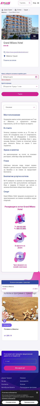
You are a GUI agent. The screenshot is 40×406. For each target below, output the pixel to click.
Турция (26, 10)
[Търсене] (29, 3)
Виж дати (7, 325)
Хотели (19, 10)
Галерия (20, 27)
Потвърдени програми (28, 387)
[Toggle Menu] (38, 3)
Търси (20, 94)
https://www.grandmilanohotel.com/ (17, 52)
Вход (34, 3)
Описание (9, 107)
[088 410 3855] (20, 219)
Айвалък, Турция (11, 56)
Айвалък (4, 12)
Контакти (4, 384)
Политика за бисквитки (8, 398)
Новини (23, 378)
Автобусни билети (8, 387)
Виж (20, 318)
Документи (24, 381)
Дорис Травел (8, 10)
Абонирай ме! (20, 368)
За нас (3, 381)
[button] (37, 393)
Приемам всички (29, 402)
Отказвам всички (11, 402)
